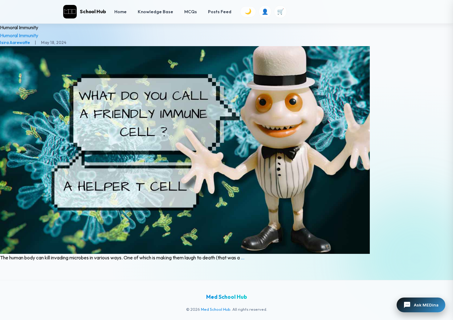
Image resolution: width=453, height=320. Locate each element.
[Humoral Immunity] (226, 150)
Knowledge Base (155, 11)
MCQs (190, 11)
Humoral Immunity (19, 35)
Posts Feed (219, 11)
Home (120, 11)
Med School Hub (216, 309)
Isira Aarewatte (15, 42)
